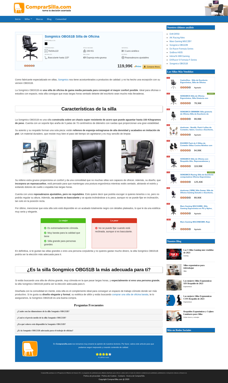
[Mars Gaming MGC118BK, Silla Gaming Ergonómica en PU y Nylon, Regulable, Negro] (174, 210)
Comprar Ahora (153, 67)
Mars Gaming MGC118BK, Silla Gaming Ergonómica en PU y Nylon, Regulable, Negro (196, 207)
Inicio (18, 19)
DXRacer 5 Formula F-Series (183, 60)
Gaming (185, 256)
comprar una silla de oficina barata (130, 294)
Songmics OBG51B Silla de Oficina (72, 36)
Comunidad (61, 19)
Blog (49, 19)
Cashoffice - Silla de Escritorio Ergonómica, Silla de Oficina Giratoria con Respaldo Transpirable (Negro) (196, 81)
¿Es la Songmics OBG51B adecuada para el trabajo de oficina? (45, 330)
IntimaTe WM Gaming (180, 56)
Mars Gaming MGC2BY (181, 41)
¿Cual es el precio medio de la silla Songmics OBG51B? (41, 318)
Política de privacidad (92, 376)
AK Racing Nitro (177, 38)
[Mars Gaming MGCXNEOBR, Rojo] (174, 226)
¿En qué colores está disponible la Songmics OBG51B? (41, 324)
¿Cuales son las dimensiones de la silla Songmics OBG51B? (43, 311)
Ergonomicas (187, 286)
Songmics (63, 79)
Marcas (39, 19)
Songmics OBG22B (179, 45)
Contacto (121, 376)
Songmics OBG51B (179, 63)
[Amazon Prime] (137, 66)
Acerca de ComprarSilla (135, 376)
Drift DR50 (174, 34)
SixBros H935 (176, 52)
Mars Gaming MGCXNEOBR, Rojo (195, 222)
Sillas (185, 271)
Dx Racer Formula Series (181, 49)
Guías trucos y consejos (191, 317)
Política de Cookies (109, 376)
